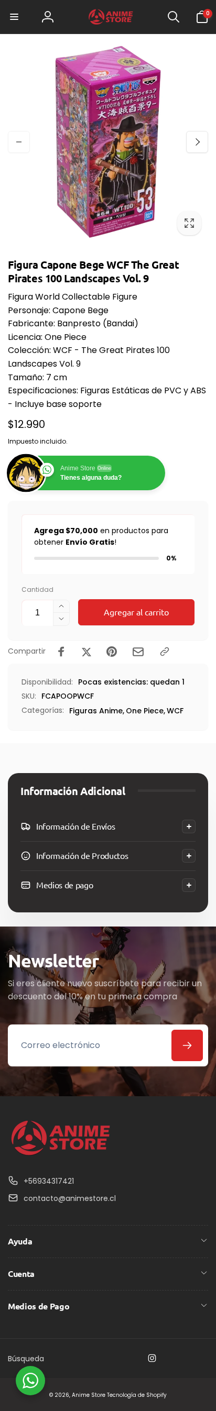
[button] (14, 16)
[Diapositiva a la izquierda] (19, 142)
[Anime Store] (60, 1156)
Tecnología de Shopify (137, 1395)
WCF (175, 711)
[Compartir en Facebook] (61, 651)
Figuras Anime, (96, 711)
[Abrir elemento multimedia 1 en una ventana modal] (108, 142)
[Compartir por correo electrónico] (138, 651)
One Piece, (145, 711)
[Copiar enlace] (164, 651)
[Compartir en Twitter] (86, 651)
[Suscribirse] (187, 1045)
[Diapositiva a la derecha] (197, 142)
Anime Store (88, 1395)
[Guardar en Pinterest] (111, 651)
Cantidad (37, 589)
